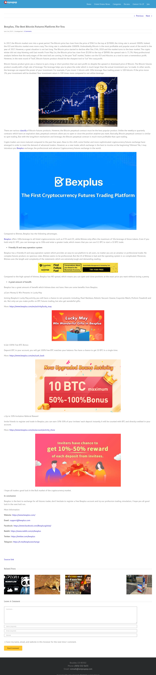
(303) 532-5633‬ (81, 666)
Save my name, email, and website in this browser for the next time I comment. (41, 642)
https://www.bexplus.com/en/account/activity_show (32, 430)
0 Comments (28, 31)
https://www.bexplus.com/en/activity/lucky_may (30, 306)
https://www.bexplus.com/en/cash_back (26, 355)
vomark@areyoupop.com (81, 669)
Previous (140, 15)
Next (148, 15)
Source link (9, 559)
